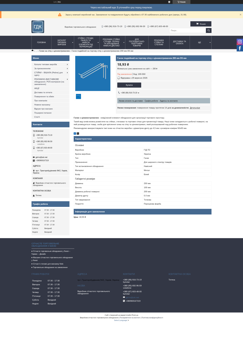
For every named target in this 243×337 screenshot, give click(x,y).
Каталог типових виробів (61, 42)
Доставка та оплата (179, 42)
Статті (37, 117)
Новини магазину (42, 105)
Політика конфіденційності (152, 318)
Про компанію (40, 100)
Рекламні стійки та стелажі (159, 42)
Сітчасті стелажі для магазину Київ (48, 264)
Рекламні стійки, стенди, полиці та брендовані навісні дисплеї (111, 42)
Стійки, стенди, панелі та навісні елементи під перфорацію (86, 42)
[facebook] (75, 134)
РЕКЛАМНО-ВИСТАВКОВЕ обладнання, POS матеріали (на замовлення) (49, 81)
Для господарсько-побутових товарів (137, 42)
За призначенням (42, 68)
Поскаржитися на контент (130, 318)
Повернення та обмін (44, 96)
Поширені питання (42, 113)
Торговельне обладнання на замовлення (50, 267)
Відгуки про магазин (43, 109)
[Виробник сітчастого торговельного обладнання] (38, 32)
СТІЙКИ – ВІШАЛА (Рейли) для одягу (48, 73)
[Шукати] (209, 30)
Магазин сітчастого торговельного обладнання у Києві (52, 258)
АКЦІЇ (36, 88)
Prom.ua (135, 315)
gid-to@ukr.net (41, 157)
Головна (41, 42)
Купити (129, 85)
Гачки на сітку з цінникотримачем (54, 51)
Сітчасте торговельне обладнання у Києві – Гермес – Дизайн (51, 252)
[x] (78, 134)
